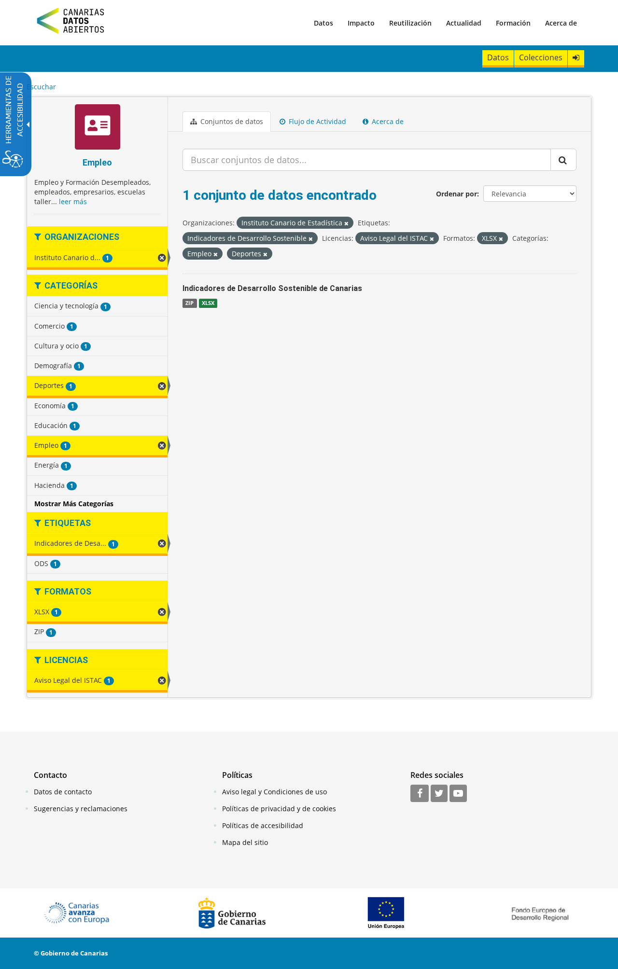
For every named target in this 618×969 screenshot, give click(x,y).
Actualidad (463, 23)
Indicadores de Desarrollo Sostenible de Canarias (272, 288)
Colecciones (540, 57)
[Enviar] (563, 160)
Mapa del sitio (245, 842)
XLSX (208, 303)
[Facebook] (419, 794)
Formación (513, 23)
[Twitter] (439, 794)
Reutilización (410, 23)
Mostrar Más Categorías (73, 503)
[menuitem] (323, 23)
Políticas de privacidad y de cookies (279, 808)
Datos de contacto (63, 791)
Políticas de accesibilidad (262, 825)
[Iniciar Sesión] (576, 57)
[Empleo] (97, 128)
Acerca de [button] (387, 121)
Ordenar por (456, 193)
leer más (73, 201)
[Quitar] (346, 223)
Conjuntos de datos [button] (230, 121)
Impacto (361, 23)
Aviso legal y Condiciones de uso (274, 791)
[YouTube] (458, 794)
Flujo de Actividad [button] (316, 121)
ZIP (189, 303)
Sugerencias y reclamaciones (80, 808)
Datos (323, 23)
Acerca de (561, 23)
